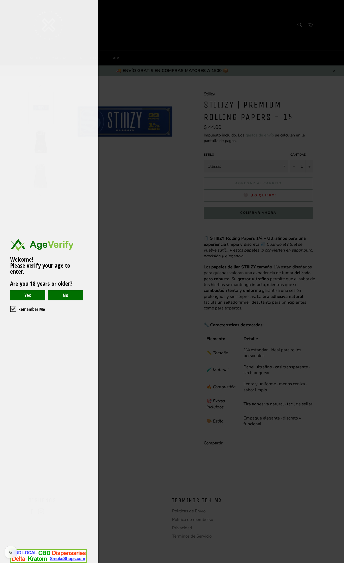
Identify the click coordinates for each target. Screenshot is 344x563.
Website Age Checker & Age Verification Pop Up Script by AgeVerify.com (337, 561)
